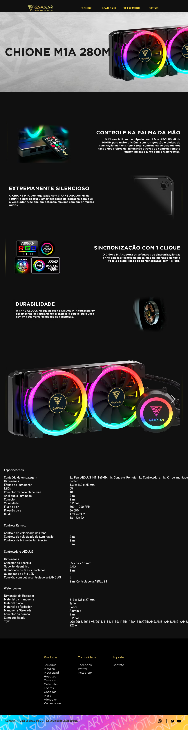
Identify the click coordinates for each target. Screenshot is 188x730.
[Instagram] (160, 721)
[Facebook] (166, 721)
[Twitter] (172, 721)
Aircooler (50, 699)
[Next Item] (173, 399)
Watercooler (52, 703)
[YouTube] (179, 721)
